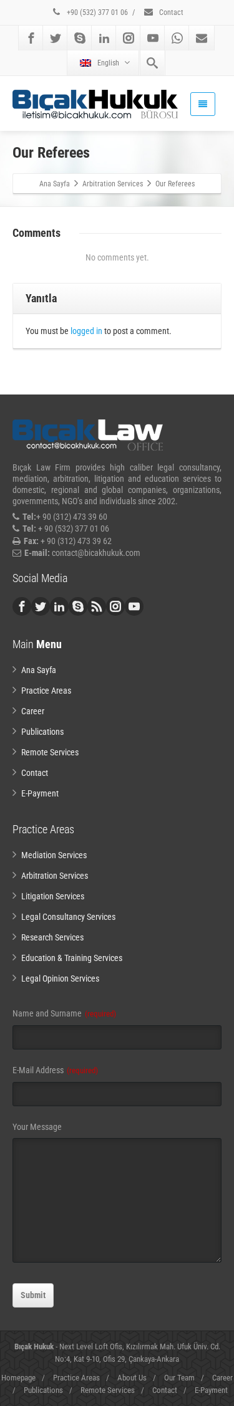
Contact (170, 12)
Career (32, 711)
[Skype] (79, 38)
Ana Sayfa (38, 670)
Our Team (179, 1377)
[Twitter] (55, 38)
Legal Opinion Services (60, 978)
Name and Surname (64, 1013)
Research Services (52, 937)
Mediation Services (54, 855)
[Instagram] (128, 38)
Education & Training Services (71, 958)
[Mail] (201, 38)
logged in (86, 331)
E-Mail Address (55, 1070)
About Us (132, 1377)
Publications (42, 732)
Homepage (18, 1377)
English (108, 63)
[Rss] (96, 606)
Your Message (37, 1127)
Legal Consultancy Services (68, 917)
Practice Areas (46, 691)
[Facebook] (31, 38)
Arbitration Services (54, 876)
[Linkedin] (104, 38)
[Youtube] (152, 38)
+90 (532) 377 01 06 (96, 12)
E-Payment (40, 793)
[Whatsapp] (177, 38)
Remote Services (50, 752)
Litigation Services (52, 896)
